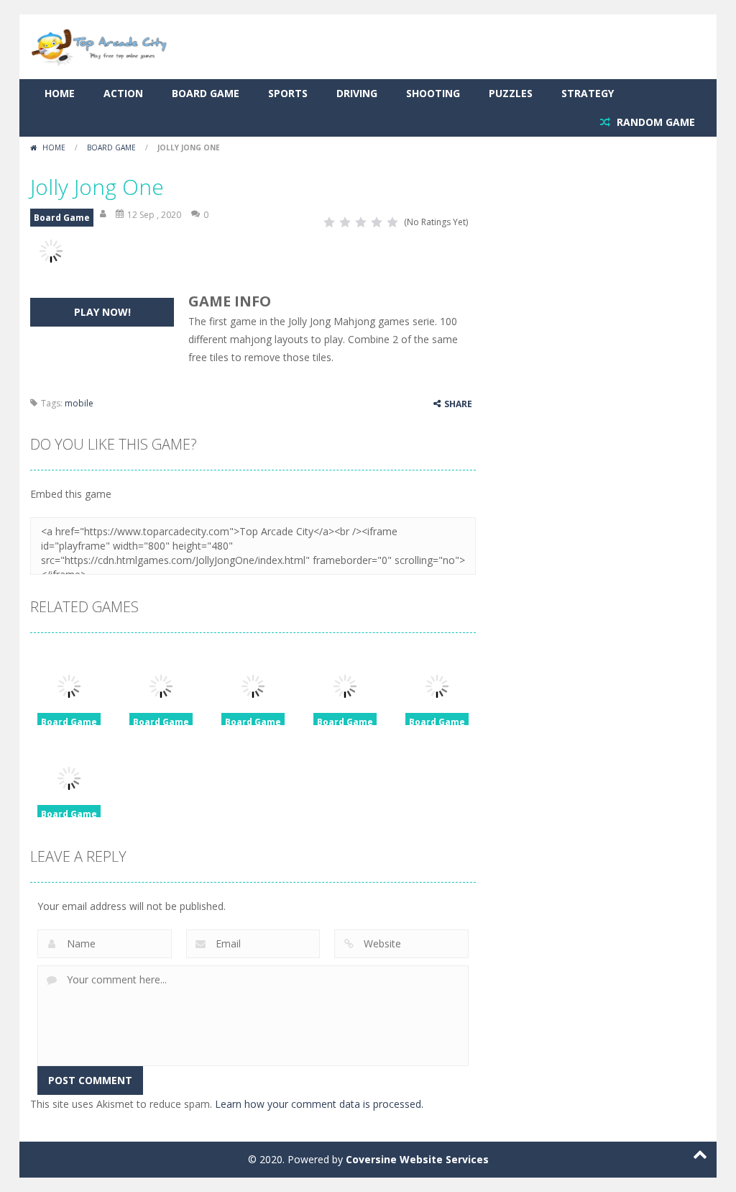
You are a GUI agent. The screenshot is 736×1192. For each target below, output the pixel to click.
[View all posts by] (104, 215)
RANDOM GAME (654, 122)
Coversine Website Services (417, 1159)
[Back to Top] (700, 1156)
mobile (79, 403)
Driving (356, 93)
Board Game (205, 93)
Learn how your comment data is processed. (319, 1104)
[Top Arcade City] (102, 46)
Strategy (587, 93)
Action (123, 93)
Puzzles (511, 93)
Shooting (433, 93)
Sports (288, 93)
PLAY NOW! (102, 312)
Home (60, 93)
